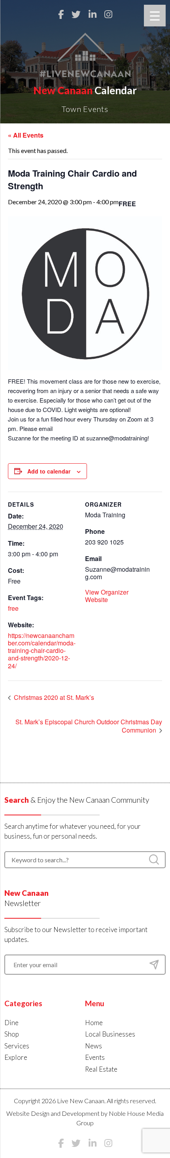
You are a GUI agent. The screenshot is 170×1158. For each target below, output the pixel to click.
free (13, 608)
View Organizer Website (106, 595)
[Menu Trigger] (155, 15)
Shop (11, 1034)
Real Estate (101, 1069)
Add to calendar (48, 471)
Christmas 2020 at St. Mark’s (53, 697)
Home (94, 1022)
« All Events (25, 135)
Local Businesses (110, 1034)
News (93, 1046)
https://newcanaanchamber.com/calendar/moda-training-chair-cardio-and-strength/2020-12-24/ (42, 650)
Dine (11, 1022)
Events (95, 1057)
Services (16, 1046)
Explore (15, 1057)
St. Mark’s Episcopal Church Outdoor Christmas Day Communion (88, 726)
